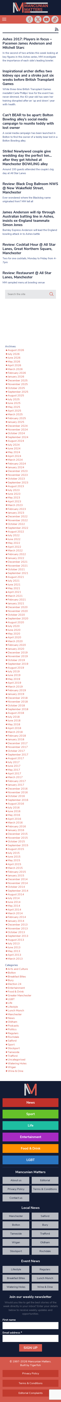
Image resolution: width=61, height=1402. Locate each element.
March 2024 (15, 460)
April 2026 (14, 365)
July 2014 (14, 898)
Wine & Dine (15, 1071)
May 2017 (14, 770)
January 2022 (16, 558)
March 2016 (15, 822)
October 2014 (16, 887)
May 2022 (14, 543)
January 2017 (16, 785)
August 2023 (16, 486)
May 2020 (14, 634)
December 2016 (18, 789)
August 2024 (16, 441)
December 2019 (18, 652)
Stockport (14, 1048)
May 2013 (14, 951)
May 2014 (14, 906)
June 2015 (14, 857)
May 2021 (14, 588)
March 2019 (15, 687)
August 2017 (16, 758)
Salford (12, 1041)
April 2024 (14, 456)
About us (16, 1180)
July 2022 (14, 535)
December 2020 (18, 607)
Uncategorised (16, 1059)
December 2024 (18, 426)
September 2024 (18, 437)
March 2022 (15, 550)
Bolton (12, 973)
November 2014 (18, 883)
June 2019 (14, 675)
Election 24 (14, 984)
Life (10, 1003)
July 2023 (14, 490)
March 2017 (15, 777)
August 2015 (16, 849)
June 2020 (14, 630)
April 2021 (14, 592)
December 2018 (18, 698)
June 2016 (14, 811)
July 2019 (14, 671)
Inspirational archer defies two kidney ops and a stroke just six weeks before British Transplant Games (28, 77)
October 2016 (16, 796)
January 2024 (16, 467)
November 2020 (18, 611)
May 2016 (14, 815)
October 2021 (16, 569)
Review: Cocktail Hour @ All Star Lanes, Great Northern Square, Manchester (29, 248)
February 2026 (17, 373)
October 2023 (16, 479)
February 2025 (17, 418)
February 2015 (17, 872)
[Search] (51, 294)
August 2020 (16, 622)
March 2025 (15, 414)
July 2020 (14, 626)
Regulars (13, 1033)
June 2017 (14, 766)
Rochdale (13, 1037)
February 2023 (17, 509)
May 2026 (14, 361)
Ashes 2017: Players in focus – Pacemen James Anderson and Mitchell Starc (27, 43)
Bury (11, 980)
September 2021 (18, 573)
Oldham (12, 1022)
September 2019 (18, 664)
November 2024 (18, 429)
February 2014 (17, 917)
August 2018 (16, 713)
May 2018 (14, 724)
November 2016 (18, 792)
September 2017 (18, 754)
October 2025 (16, 388)
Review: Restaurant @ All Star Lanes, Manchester (27, 275)
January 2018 (16, 739)
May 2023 (14, 497)
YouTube (46, 19)
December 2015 (18, 834)
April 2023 (14, 501)
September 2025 (18, 392)
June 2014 (14, 902)
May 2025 (14, 407)
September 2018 (18, 709)
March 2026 (15, 369)
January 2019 (16, 694)
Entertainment (16, 988)
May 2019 (14, 679)
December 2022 (18, 516)
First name (9, 1320)
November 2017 (18, 747)
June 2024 (14, 448)
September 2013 (18, 936)
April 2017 (14, 773)
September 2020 (18, 618)
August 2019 (16, 668)
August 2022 (16, 532)
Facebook (29, 19)
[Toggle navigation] (4, 19)
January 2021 (16, 603)
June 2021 (14, 584)
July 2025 (14, 399)
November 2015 (18, 838)
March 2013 (15, 959)
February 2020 (17, 645)
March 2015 (15, 868)
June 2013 (14, 947)
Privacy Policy (16, 1189)
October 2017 (16, 751)
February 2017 (17, 781)
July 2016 (14, 807)
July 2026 (14, 354)
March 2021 (15, 596)
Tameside (13, 1052)
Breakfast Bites (17, 976)
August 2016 (16, 804)
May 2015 (14, 860)
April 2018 (14, 728)
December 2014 (18, 879)
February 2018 (17, 736)
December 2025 (18, 380)
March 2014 (15, 913)
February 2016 (17, 826)
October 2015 (16, 841)
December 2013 (18, 925)
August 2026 (16, 350)
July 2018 (14, 717)
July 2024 (14, 445)
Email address (12, 1332)
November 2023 (18, 475)
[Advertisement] (30, 322)
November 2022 (18, 520)
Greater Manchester (19, 995)
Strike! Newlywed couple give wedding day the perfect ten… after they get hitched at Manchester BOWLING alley (27, 157)
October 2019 (16, 660)
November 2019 (18, 656)
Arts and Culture (18, 969)
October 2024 (16, 433)
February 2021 (17, 599)
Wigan (12, 1067)
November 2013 (18, 928)
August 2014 (16, 894)
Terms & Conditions (45, 1189)
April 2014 (14, 910)
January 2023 (16, 513)
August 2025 (16, 395)
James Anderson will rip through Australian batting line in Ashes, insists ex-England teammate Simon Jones (29, 218)
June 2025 (14, 403)
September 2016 (18, 800)
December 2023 (18, 471)
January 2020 (16, 649)
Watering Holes (17, 1063)
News (11, 1018)
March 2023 (15, 505)
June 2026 (14, 358)
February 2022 (17, 554)
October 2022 (16, 524)
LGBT (11, 999)
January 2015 (16, 875)
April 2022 (14, 547)
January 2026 (16, 376)
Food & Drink (16, 991)
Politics (12, 1029)
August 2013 (16, 940)
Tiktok (54, 19)
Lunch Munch (16, 1010)
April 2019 (14, 683)
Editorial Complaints (45, 1181)
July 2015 (14, 853)
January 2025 (16, 422)
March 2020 (15, 641)
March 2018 (15, 732)
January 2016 (16, 830)
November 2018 (18, 702)
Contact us (15, 1198)
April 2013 (14, 955)
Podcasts (13, 1026)
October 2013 (16, 932)
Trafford (12, 1056)
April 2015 (14, 864)
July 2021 (14, 581)
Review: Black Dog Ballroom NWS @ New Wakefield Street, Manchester (30, 188)
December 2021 (18, 562)
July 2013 (14, 943)
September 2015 (18, 845)
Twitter (38, 19)
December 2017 (18, 743)
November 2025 (18, 384)
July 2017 (14, 762)
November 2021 (18, 566)
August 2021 (16, 577)
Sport (11, 1044)
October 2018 (16, 705)
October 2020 (16, 615)
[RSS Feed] (56, 29)
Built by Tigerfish (30, 1365)
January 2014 (16, 921)
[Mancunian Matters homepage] (30, 8)
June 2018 (14, 720)
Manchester (15, 1014)
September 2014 (18, 891)
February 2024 (17, 464)
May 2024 (14, 452)
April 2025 (14, 411)
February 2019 (17, 690)
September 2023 (18, 482)
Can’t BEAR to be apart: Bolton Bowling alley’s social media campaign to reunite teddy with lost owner (28, 121)
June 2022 (14, 539)
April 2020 (14, 637)
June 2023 (14, 494)
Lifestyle (13, 1007)
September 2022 (18, 528)
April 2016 (14, 819)
